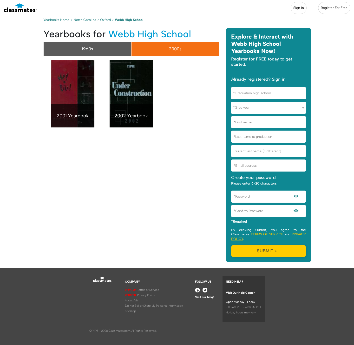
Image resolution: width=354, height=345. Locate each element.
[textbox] (268, 93)
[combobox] (268, 93)
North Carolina (85, 20)
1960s (87, 49)
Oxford (105, 20)
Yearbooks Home (56, 20)
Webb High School (149, 34)
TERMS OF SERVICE (267, 234)
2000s (175, 49)
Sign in (278, 79)
